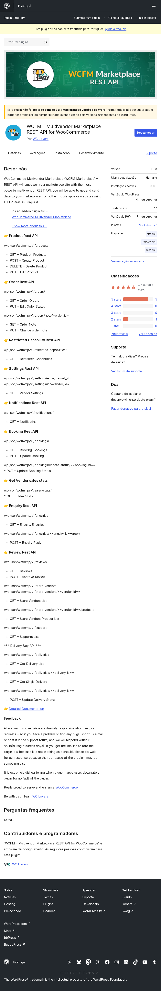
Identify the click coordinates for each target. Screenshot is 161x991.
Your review (119, 334)
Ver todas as (148, 334)
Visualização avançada (127, 261)
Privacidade (12, 911)
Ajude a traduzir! (115, 29)
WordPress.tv (94, 911)
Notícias (10, 897)
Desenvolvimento (91, 153)
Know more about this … (29, 226)
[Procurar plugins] (45, 42)
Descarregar (146, 132)
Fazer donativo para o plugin (132, 408)
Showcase (50, 890)
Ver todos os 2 (148, 225)
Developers (90, 904)
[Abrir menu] (154, 6)
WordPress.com (17, 924)
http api (151, 233)
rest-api (151, 249)
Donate (129, 904)
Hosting (9, 904)
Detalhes (14, 153)
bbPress (12, 938)
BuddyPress (14, 944)
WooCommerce (67, 787)
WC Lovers (40, 139)
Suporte (151, 153)
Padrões (49, 911)
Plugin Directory (14, 17)
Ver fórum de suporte (126, 371)
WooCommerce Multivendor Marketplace (41, 217)
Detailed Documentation (26, 709)
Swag (128, 911)
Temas (48, 897)
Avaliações (37, 153)
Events (127, 897)
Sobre (8, 890)
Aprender (88, 890)
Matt (9, 931)
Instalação (62, 153)
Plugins (48, 904)
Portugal (19, 962)
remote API (149, 241)
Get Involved (131, 890)
